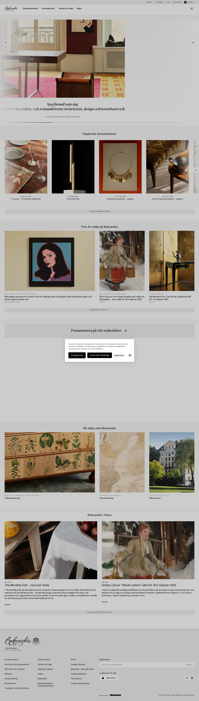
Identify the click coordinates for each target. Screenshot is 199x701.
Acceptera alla (77, 355)
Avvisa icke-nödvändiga (99, 355)
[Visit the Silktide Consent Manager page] (130, 355)
